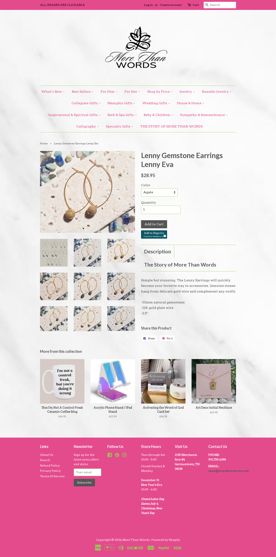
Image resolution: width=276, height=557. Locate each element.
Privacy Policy (50, 470)
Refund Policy (50, 465)
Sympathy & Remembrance (203, 115)
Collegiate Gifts (85, 103)
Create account (171, 4)
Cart (196, 4)
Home (44, 143)
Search (45, 460)
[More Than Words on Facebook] (109, 455)
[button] (154, 234)
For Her (131, 92)
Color (145, 185)
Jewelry (186, 92)
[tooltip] (164, 235)
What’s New (52, 92)
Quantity (148, 202)
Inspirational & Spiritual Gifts (73, 115)
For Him (108, 92)
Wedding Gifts (155, 103)
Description (157, 251)
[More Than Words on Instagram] (124, 455)
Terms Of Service (52, 476)
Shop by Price (158, 92)
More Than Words (136, 539)
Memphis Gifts (120, 103)
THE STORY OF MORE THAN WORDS (171, 126)
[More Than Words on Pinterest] (117, 455)
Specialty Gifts (118, 126)
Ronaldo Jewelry (216, 92)
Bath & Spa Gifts (121, 115)
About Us (46, 454)
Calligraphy (86, 126)
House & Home (189, 103)
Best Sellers (82, 92)
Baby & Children (157, 115)
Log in (148, 4)
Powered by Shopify (165, 539)
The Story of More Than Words (180, 264)
